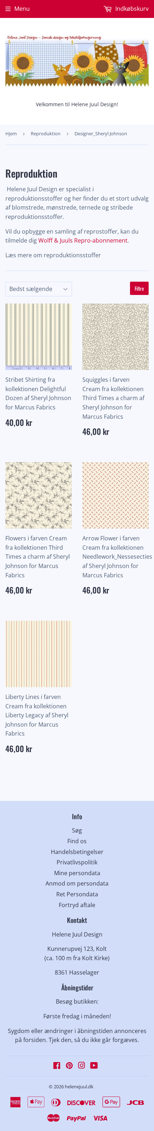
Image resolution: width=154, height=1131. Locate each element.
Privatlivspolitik (77, 862)
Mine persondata (77, 873)
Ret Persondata (77, 894)
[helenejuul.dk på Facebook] (57, 1066)
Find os (77, 841)
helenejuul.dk (79, 1086)
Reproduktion (46, 133)
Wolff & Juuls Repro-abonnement (82, 240)
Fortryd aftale (77, 905)
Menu (22, 9)
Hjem (11, 133)
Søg (77, 830)
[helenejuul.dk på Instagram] (81, 1066)
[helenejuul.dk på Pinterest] (69, 1066)
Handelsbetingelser (77, 852)
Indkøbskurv (131, 9)
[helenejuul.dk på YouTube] (94, 1066)
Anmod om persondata (77, 883)
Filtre (139, 288)
